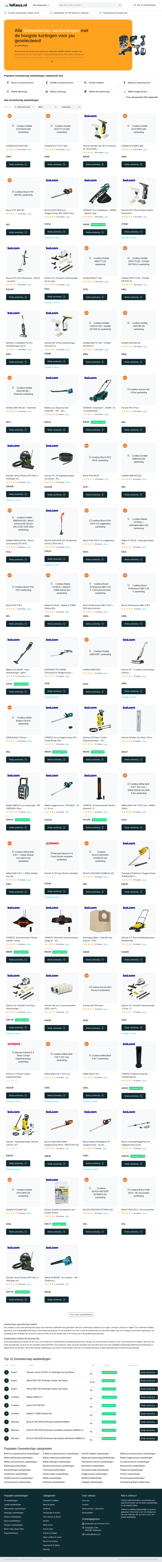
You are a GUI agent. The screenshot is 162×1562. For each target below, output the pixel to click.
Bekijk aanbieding (55, 232)
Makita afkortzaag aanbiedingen (18, 1458)
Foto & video (48, 1529)
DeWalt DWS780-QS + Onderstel (21, 408)
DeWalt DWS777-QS (92, 278)
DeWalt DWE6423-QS (131, 476)
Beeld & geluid (49, 1505)
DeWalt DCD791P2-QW (17, 146)
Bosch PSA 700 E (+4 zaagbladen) (98, 540)
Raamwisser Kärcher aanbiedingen (97, 1462)
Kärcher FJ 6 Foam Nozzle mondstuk (61, 873)
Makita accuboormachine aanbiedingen (138, 1454)
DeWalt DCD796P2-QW (132, 146)
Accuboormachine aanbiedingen (134, 1462)
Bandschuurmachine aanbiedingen (58, 1466)
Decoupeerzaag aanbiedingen (95, 1470)
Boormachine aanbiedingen (132, 1466)
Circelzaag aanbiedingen (54, 1470)
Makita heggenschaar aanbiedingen (136, 1458)
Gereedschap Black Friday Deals (135, 1482)
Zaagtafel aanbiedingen (92, 1482)
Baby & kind (48, 1525)
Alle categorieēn (40, 5)
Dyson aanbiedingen (12, 1521)
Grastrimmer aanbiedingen (16, 1474)
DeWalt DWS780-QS (131, 343)
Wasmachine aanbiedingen (15, 1509)
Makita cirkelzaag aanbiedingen (57, 1458)
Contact (85, 1505)
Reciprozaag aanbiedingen (132, 1478)
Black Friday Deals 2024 (14, 1529)
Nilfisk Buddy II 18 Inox (16, 737)
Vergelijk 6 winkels (52, 565)
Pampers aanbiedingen (13, 1525)
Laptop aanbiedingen (12, 1505)
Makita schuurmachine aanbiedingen (20, 1462)
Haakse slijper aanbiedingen (56, 1474)
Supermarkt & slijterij (51, 1545)
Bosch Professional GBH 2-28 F (136, 605)
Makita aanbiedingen (52, 1478)
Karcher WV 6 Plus (130, 408)
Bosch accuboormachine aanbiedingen (21, 1454)
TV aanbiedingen (11, 1500)
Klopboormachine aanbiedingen (18, 1478)
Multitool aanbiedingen (92, 1478)
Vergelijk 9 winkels (13, 1101)
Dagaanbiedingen (11, 1533)
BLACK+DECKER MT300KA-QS (98, 1210)
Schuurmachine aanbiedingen (17, 1482)
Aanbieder (66, 107)
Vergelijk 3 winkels (129, 697)
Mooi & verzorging (50, 1541)
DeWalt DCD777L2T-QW (56, 146)
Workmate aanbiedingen (54, 1482)
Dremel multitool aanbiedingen (95, 1454)
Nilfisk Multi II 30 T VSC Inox (57, 1074)
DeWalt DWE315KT (92, 670)
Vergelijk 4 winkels (52, 367)
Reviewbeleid (87, 1513)
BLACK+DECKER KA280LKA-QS (98, 873)
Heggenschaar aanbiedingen (95, 1474)
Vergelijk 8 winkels (52, 697)
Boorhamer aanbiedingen (93, 1466)
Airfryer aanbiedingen (12, 1517)
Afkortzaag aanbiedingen (15, 1466)
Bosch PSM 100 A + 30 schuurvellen (138, 1210)
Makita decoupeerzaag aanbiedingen (98, 1458)
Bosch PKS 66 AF (91, 476)
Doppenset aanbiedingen (131, 1470)
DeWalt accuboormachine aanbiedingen (61, 1454)
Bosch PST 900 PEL (15, 210)
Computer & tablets (50, 1500)
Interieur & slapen (50, 1533)
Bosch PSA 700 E (14, 605)
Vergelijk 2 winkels (129, 238)
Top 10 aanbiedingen (146, 5)
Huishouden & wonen (51, 1513)
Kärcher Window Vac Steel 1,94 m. (137, 737)
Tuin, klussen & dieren (52, 1517)
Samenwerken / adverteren (93, 1509)
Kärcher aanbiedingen (130, 1474)
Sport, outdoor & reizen (52, 1537)
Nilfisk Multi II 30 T (91, 1074)
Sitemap (46, 1549)
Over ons (85, 1500)
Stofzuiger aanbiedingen (14, 1513)
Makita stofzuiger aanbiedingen (57, 1462)
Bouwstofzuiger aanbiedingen (17, 1470)
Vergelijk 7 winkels (52, 302)
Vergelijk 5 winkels (52, 238)
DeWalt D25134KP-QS (16, 1210)
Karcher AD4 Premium (93, 1005)
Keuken (46, 1521)
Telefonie (46, 1509)
